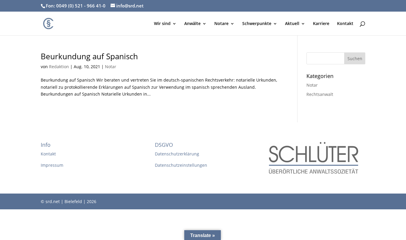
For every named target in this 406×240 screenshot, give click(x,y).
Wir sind (162, 23)
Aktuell (292, 23)
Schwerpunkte (256, 23)
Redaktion (59, 66)
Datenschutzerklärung (177, 154)
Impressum (52, 165)
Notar (110, 66)
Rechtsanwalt (319, 94)
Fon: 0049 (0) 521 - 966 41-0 (76, 6)
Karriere (321, 23)
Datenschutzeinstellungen (181, 165)
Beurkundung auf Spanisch (89, 56)
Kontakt (345, 23)
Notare (221, 23)
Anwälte (192, 23)
